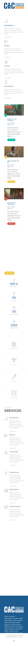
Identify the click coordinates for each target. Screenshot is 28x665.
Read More (11, 140)
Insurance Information (11, 657)
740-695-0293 (13, 649)
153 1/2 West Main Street (11, 652)
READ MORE (7, 37)
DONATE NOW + (10, 112)
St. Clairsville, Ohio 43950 (12, 654)
